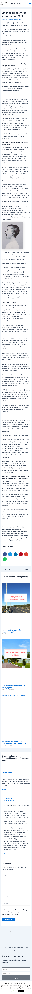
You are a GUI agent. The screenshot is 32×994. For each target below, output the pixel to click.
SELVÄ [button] (21, 991)
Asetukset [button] (13, 991)
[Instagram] (14, 4)
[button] (5, 554)
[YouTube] (17, 4)
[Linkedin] (20, 4)
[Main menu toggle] (30, 3)
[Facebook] (12, 4)
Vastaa (4, 789)
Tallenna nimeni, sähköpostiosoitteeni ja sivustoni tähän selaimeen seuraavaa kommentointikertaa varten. (14, 912)
